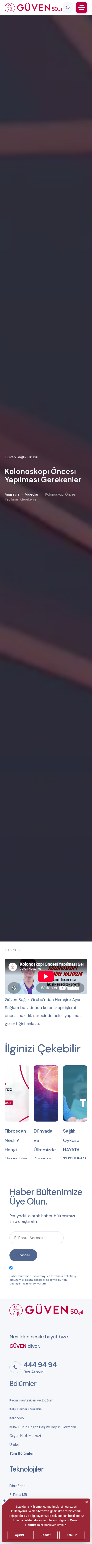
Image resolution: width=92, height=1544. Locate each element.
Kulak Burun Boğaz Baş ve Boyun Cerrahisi (42, 1427)
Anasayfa (12, 494)
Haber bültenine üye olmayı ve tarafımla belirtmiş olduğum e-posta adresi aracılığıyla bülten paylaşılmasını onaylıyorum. (42, 1279)
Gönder (23, 1255)
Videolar (31, 494)
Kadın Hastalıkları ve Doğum (31, 1400)
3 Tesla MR (18, 1494)
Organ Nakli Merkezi (25, 1435)
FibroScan (17, 1486)
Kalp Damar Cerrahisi (25, 1409)
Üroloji (14, 1444)
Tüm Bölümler (21, 1453)
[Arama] (68, 7)
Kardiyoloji (17, 1418)
